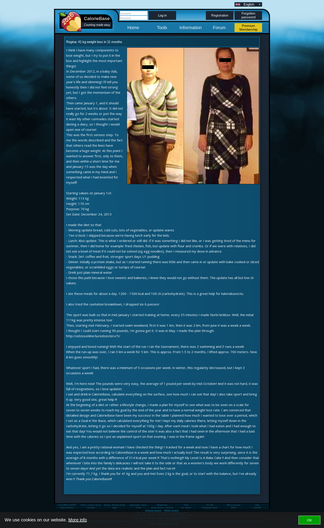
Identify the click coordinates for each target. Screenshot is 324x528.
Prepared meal (209, 507)
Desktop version (153, 510)
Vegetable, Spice (138, 505)
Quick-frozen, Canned (162, 507)
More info (77, 519)
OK (309, 520)
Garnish (257, 507)
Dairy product (67, 507)
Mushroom (162, 505)
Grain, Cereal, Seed (91, 505)
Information (190, 27)
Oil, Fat (209, 505)
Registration (219, 15)
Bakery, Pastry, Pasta (114, 505)
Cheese (91, 507)
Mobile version (171, 510)
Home (133, 27)
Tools (162, 27)
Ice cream (186, 507)
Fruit (186, 505)
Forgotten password (248, 15)
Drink (233, 507)
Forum (219, 27)
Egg (114, 507)
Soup (138, 507)
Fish (257, 505)
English (249, 4)
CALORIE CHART (67, 505)
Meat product (233, 505)
